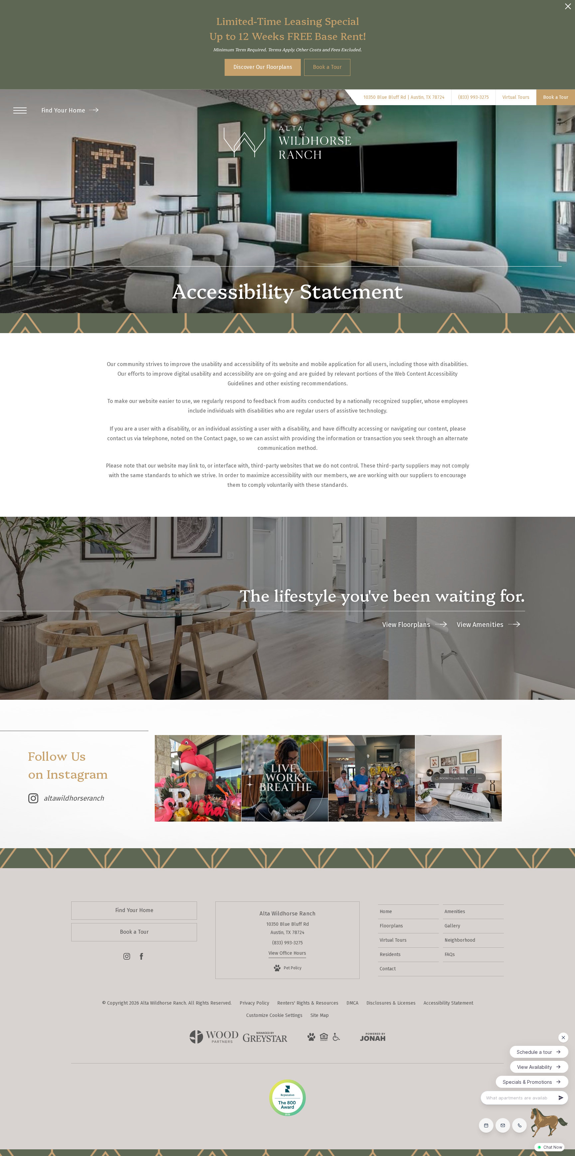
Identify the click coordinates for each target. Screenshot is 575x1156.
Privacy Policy (254, 1003)
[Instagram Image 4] (458, 778)
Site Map (319, 1015)
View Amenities (481, 625)
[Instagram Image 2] (285, 778)
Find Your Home (64, 110)
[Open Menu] (20, 110)
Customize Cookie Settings (274, 1015)
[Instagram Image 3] (371, 778)
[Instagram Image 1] (198, 778)
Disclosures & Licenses (391, 1003)
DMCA (352, 1003)
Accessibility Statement (448, 1003)
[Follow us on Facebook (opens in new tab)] (141, 957)
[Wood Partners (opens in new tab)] (214, 1042)
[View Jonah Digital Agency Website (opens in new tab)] (372, 1038)
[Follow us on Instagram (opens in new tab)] (126, 957)
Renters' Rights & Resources (307, 1003)
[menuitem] (408, 912)
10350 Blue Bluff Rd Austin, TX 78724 (287, 928)
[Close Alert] (568, 8)
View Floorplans (407, 625)
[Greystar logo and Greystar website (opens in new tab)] (265, 1040)
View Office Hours (287, 953)
